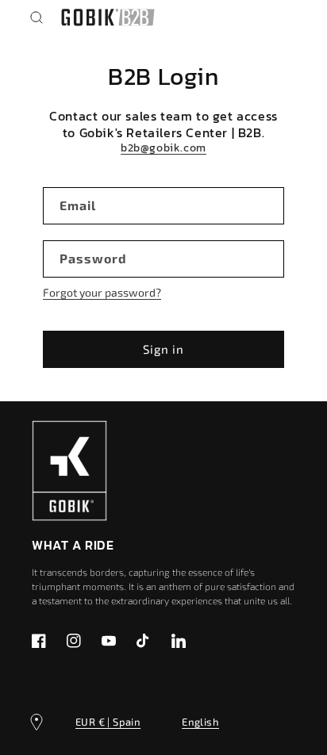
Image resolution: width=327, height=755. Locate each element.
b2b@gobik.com (163, 148)
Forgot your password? (102, 292)
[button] (36, 17)
